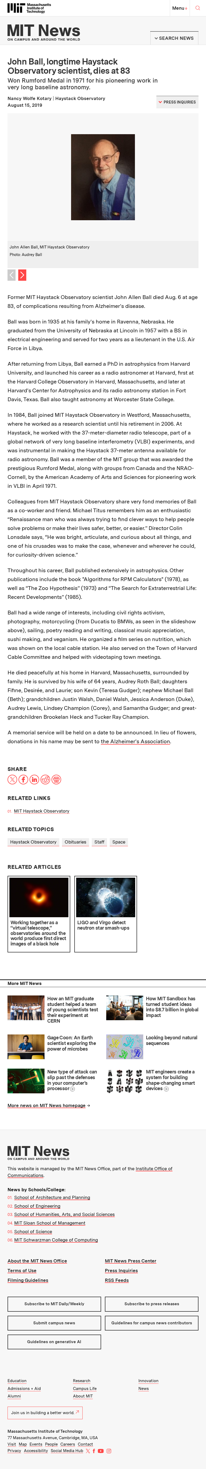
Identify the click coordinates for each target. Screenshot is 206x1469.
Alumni (14, 1396)
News (143, 1388)
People (51, 1444)
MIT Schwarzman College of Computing (56, 1240)
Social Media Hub (67, 1450)
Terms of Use (22, 1270)
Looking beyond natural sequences (171, 1040)
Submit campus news (54, 1323)
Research (81, 1380)
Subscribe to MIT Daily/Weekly (54, 1303)
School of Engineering (37, 1206)
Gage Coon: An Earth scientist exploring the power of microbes (71, 1043)
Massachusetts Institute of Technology (45, 1431)
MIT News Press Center (130, 1261)
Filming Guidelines (28, 1280)
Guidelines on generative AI (54, 1341)
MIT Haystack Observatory (41, 811)
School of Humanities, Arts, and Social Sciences (64, 1214)
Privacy (14, 1450)
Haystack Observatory (33, 842)
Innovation (148, 1380)
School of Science (33, 1231)
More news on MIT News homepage (47, 1105)
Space (118, 842)
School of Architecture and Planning (52, 1197)
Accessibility (36, 1450)
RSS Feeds (117, 1280)
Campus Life (85, 1388)
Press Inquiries (121, 1270)
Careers (67, 1444)
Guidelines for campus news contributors (151, 1323)
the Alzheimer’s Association (135, 741)
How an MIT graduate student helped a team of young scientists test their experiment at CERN (72, 1010)
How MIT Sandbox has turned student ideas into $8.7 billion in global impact (172, 1007)
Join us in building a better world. (42, 1412)
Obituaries (75, 842)
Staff (99, 842)
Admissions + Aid (24, 1388)
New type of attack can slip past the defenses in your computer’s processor (72, 1080)
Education (17, 1380)
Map (23, 1444)
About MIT (83, 1396)
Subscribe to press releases (151, 1303)
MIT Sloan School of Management (49, 1223)
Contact (85, 1444)
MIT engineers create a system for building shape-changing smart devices (170, 1080)
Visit (12, 1444)
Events (36, 1444)
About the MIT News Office (37, 1261)
